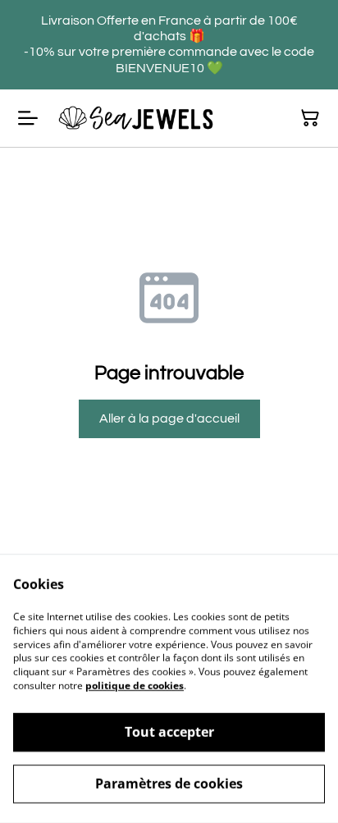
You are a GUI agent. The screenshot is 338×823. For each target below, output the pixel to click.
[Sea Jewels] (136, 118)
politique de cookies (134, 686)
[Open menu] (28, 118)
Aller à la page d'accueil (169, 418)
